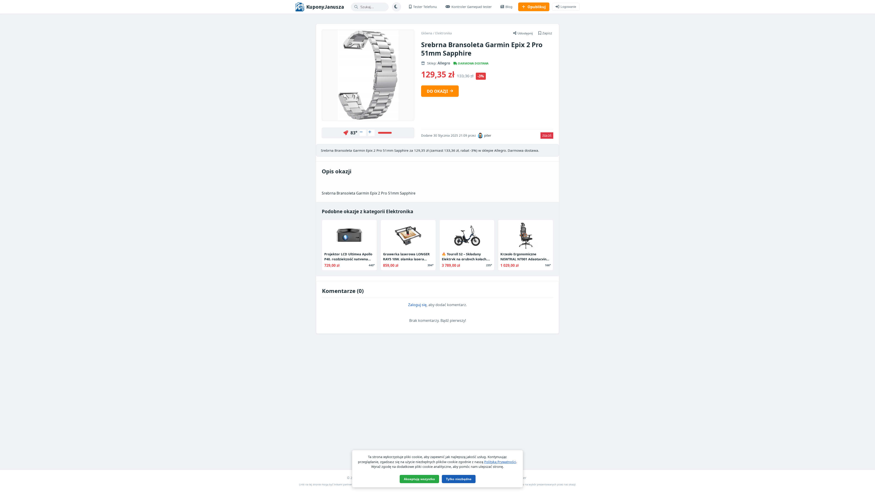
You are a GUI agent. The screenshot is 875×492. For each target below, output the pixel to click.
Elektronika (443, 33)
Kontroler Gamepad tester (471, 7)
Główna (426, 33)
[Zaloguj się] (363, 133)
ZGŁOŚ (546, 135)
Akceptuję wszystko (419, 479)
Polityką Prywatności (500, 462)
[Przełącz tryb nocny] (396, 6)
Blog (508, 7)
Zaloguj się (417, 304)
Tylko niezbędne (458, 479)
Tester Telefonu (425, 7)
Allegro (444, 63)
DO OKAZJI (437, 91)
